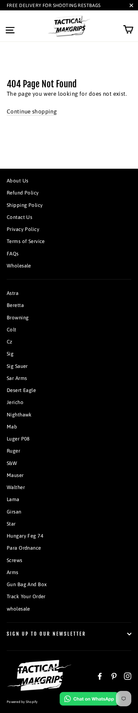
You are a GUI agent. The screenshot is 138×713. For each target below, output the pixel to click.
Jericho (15, 402)
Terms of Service (26, 241)
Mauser (15, 475)
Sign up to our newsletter (46, 634)
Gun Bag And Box (27, 584)
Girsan (14, 511)
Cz (9, 341)
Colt (11, 329)
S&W (12, 463)
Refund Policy (23, 192)
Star (11, 524)
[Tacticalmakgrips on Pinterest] (114, 675)
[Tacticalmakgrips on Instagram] (127, 675)
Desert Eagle (21, 390)
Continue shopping (32, 111)
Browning (17, 317)
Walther (16, 487)
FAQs (13, 253)
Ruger (13, 451)
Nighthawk (19, 414)
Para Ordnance (24, 548)
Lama (13, 499)
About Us (17, 180)
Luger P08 (18, 439)
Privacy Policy (23, 229)
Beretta (15, 305)
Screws (14, 560)
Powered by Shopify (22, 702)
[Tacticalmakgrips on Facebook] (100, 675)
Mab (12, 426)
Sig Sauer (17, 366)
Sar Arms (17, 378)
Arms (12, 572)
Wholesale (19, 265)
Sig (10, 353)
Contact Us (19, 217)
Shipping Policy (25, 205)
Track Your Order (26, 596)
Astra (12, 293)
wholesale (18, 609)
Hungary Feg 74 (25, 536)
